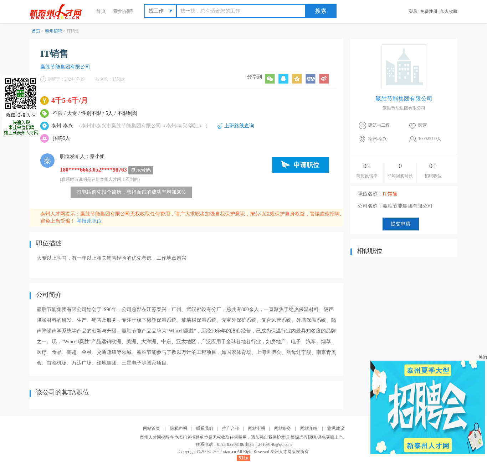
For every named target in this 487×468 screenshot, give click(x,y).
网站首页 (151, 428)
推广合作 (230, 428)
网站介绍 (308, 428)
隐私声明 (178, 428)
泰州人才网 (281, 451)
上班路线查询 (239, 125)
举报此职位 (89, 221)
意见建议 (335, 428)
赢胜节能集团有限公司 (65, 67)
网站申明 (256, 428)
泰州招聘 (123, 11)
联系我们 (204, 428)
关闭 (482, 357)
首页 (101, 11)
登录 (413, 11)
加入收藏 (448, 11)
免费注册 (428, 11)
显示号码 (141, 170)
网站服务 (282, 428)
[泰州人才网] (59, 11)
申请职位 (306, 164)
